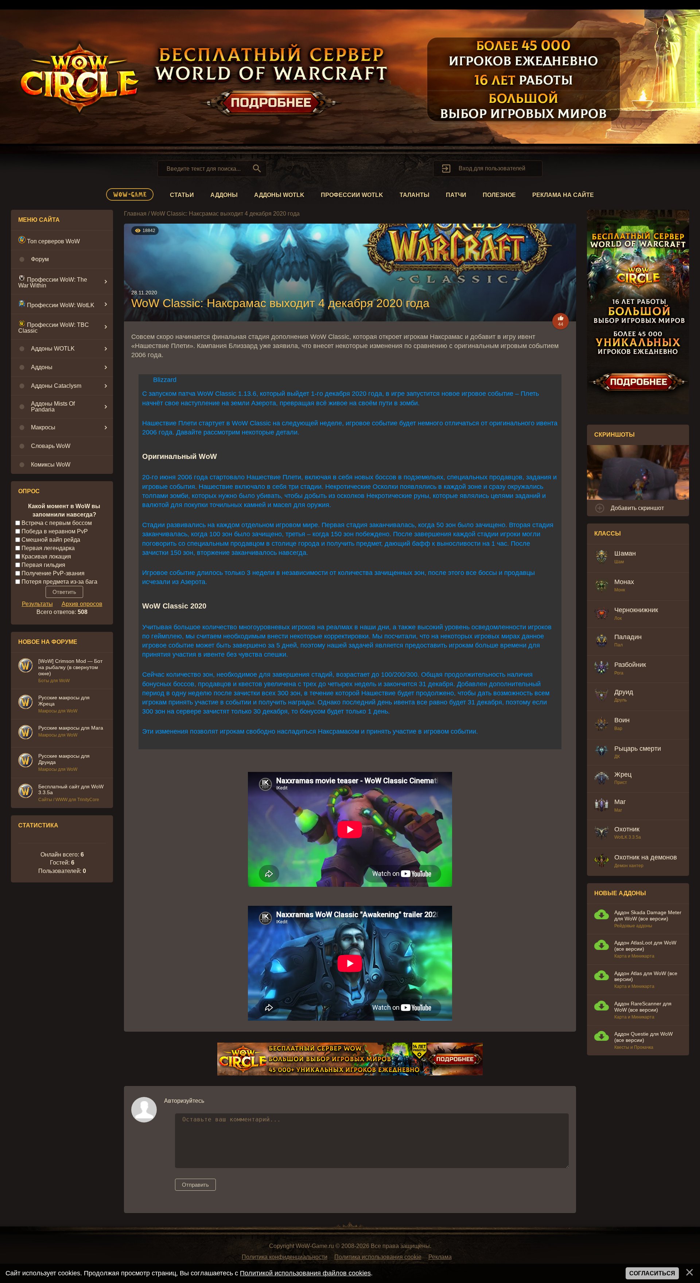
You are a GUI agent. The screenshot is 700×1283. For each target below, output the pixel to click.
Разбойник (630, 664)
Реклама (440, 1257)
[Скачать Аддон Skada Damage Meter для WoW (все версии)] (601, 915)
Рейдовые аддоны (633, 925)
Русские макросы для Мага (70, 728)
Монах (624, 582)
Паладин (628, 637)
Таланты (414, 195)
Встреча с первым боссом (57, 523)
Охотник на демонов (645, 857)
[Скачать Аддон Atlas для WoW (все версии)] (601, 976)
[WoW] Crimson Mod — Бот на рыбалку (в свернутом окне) (70, 667)
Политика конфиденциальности (284, 1257)
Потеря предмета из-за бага (59, 581)
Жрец (622, 774)
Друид (623, 692)
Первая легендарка (48, 548)
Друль (620, 700)
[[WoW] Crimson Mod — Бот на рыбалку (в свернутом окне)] (25, 666)
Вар (618, 728)
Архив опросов (82, 604)
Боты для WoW (54, 680)
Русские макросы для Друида (64, 759)
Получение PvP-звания (53, 573)
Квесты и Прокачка (633, 1047)
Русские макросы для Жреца (64, 701)
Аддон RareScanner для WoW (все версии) (643, 1007)
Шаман (625, 553)
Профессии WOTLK (352, 195)
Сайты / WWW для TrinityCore (68, 799)
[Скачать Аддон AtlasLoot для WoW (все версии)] (601, 946)
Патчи (456, 195)
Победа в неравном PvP (55, 531)
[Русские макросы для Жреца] (25, 703)
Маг (620, 801)
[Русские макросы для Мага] (25, 733)
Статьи (182, 195)
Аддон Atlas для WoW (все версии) (645, 976)
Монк (619, 589)
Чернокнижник (636, 610)
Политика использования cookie (377, 1257)
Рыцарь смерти (637, 748)
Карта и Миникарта (634, 956)
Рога (618, 673)
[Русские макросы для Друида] (25, 761)
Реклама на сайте (563, 195)
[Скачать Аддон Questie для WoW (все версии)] (601, 1037)
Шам (619, 561)
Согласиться (652, 1273)
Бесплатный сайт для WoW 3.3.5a (71, 790)
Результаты (37, 604)
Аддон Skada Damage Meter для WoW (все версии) (647, 915)
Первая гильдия (43, 565)
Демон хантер (628, 865)
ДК (617, 756)
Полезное (499, 195)
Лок (618, 618)
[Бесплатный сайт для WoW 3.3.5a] (25, 792)
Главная (135, 213)
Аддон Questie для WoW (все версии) (643, 1037)
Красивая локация (46, 556)
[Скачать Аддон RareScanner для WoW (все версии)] (601, 1007)
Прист (620, 782)
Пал (618, 645)
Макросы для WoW (57, 711)
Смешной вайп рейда (51, 540)
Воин (622, 720)
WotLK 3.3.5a (627, 837)
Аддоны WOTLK (279, 195)
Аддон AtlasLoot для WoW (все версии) (645, 946)
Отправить (195, 1185)
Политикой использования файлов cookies (305, 1273)
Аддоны (224, 195)
